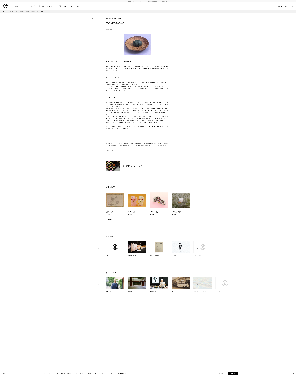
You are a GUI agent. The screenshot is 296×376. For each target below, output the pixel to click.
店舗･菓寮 (41, 6)
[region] (148, 373)
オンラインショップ (29, 6)
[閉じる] (293, 373)
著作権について (109, 150)
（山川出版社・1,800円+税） (138, 126)
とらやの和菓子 (15, 6)
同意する (233, 373)
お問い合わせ (80, 6)
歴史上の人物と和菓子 (113, 18)
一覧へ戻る (109, 219)
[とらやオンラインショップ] (5, 6)
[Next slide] (197, 248)
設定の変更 (221, 373)
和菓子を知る (62, 6)
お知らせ (71, 6)
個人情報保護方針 (122, 373)
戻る (93, 18)
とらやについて (51, 6)
